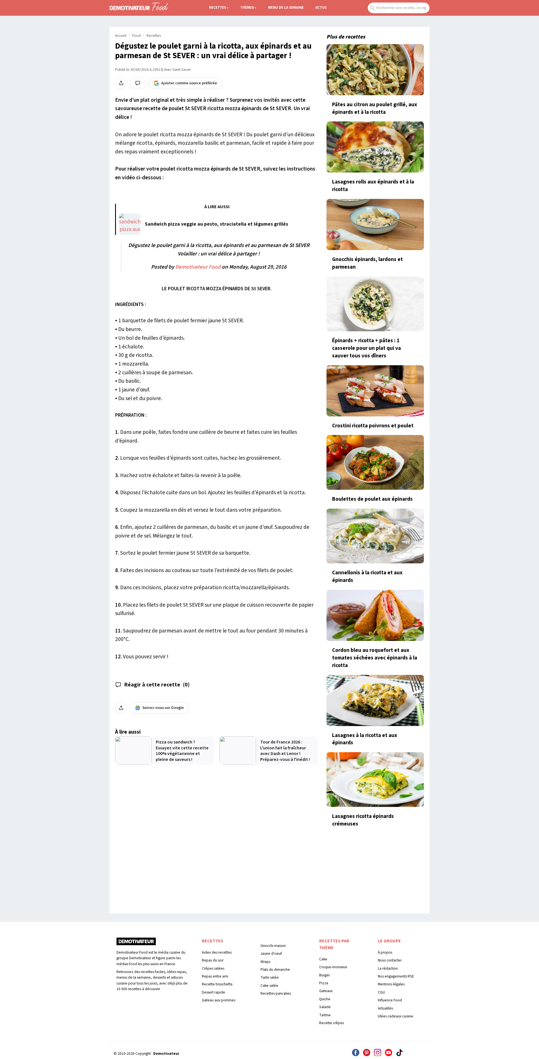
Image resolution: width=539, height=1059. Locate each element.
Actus (320, 7)
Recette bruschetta (217, 984)
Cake (323, 959)
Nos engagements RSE (396, 976)
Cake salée (269, 985)
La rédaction (388, 968)
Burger (324, 975)
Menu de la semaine (286, 7)
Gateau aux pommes (218, 1000)
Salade (325, 1007)
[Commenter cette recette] (138, 83)
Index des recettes (217, 952)
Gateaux (326, 991)
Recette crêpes (331, 1023)
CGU (381, 992)
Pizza (323, 983)
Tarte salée (270, 977)
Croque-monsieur (333, 967)
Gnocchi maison (273, 945)
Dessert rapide (213, 992)
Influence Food (390, 1000)
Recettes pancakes (276, 993)
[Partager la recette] (121, 83)
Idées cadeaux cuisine (395, 1016)
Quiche (324, 999)
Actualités (385, 1008)
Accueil (120, 35)
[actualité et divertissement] (136, 943)
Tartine (325, 1015)
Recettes (217, 7)
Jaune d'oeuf (271, 953)
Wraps (265, 961)
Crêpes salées (213, 968)
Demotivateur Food (198, 267)
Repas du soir (212, 960)
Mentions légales (391, 984)
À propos (385, 952)
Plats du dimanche (275, 969)
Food (136, 35)
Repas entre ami (215, 976)
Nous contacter (390, 960)
